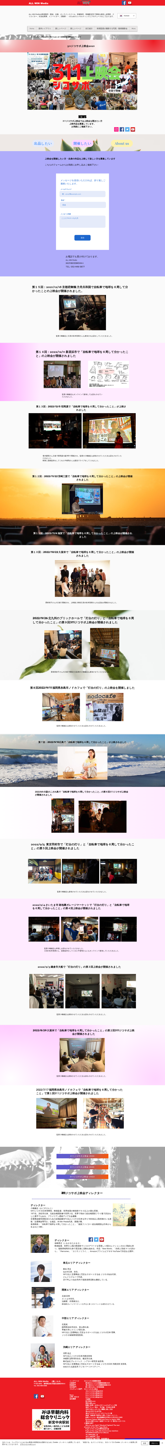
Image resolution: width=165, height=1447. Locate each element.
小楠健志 (34, 1208)
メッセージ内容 (66, 214)
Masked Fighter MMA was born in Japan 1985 (102, 1419)
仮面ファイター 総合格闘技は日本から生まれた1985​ (103, 1417)
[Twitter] (127, 129)
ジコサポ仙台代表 (108, 1274)
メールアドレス (66, 189)
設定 (144, 1443)
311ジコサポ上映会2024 (94, 1391)
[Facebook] (122, 129)
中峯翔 (88, 1399)
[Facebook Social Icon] (124, 3)
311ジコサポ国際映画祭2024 (100, 1385)
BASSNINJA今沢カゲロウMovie (96, 1433)
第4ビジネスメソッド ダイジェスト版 (99, 1413)
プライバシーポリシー (28, 1444)
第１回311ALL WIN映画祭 (94, 1387)
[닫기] (162, 1443)
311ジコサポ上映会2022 (94, 1395)
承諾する (154, 1443)
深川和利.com (89, 1401)
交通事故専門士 (41, 1222)
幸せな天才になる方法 (93, 1411)
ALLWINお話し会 (92, 1435)
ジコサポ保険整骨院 (70, 1335)
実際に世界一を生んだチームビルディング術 (100, 1405)
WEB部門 (73, 1387)
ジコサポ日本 (105, 1332)
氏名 (62, 200)
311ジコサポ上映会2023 (94, 1393)
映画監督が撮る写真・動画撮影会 (97, 1439)
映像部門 (73, 1385)
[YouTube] (130, 3)
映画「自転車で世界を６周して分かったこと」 (102, 1415)
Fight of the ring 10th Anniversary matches (101, 1431)
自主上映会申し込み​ (93, 1437)
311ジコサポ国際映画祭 (92, 1381)
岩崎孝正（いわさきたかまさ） (68, 1243)
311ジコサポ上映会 (91, 1389)
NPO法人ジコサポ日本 (72, 1356)
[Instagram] (116, 129)
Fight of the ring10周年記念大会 (97, 1429)
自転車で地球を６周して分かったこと (58, 1224)
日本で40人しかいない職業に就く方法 (99, 1409)
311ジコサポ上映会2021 (94, 1397)
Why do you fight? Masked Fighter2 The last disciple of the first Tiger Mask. (102, 1426)
